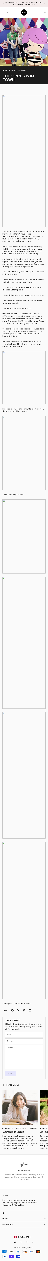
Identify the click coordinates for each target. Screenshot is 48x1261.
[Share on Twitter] (18, 1010)
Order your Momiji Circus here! (16, 1003)
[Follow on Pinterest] (33, 1242)
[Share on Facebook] (12, 1010)
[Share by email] (30, 1010)
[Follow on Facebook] (15, 1242)
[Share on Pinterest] (24, 1010)
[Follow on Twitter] (21, 1242)
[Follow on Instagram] (27, 1242)
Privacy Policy (25, 1026)
